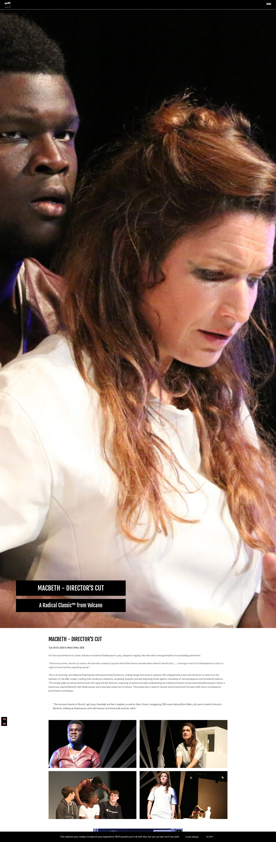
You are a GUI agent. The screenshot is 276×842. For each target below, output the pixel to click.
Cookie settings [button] (191, 836)
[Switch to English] (4, 723)
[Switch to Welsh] (4, 719)
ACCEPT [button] (209, 836)
